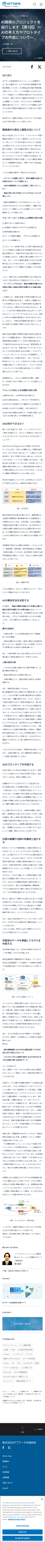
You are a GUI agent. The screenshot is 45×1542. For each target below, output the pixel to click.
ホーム (4, 16)
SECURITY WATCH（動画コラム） (16, 1376)
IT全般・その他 (9, 1350)
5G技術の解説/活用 (25, 1350)
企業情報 (5, 1477)
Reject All (22, 1532)
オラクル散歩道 (29, 1358)
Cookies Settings (22, 1526)
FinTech (6, 1354)
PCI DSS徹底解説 (20, 1372)
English (5, 1488)
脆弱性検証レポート (24, 1381)
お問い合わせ (13, 51)
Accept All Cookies (22, 1538)
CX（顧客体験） (26, 1345)
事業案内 (5, 1461)
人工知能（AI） (24, 16)
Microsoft (7, 1372)
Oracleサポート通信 (31, 1363)
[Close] (42, 1499)
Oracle (6, 1363)
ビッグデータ (18, 1354)
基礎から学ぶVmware (11, 1358)
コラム (13, 16)
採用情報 (5, 1472)
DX (13, 1363)
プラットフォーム (10, 1345)
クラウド (29, 1354)
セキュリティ (8, 1381)
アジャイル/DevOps (10, 1367)
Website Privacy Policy (16, 1519)
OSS (18, 1363)
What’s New (7, 1456)
